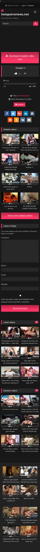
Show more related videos (20, 216)
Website (4, 284)
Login (23, 5)
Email (4, 275)
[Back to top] (33, 546)
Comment (5, 238)
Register (31, 5)
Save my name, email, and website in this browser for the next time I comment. (17, 300)
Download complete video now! (21, 57)
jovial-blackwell (23, 96)
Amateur (21, 104)
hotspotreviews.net (14, 14)
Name (4, 266)
